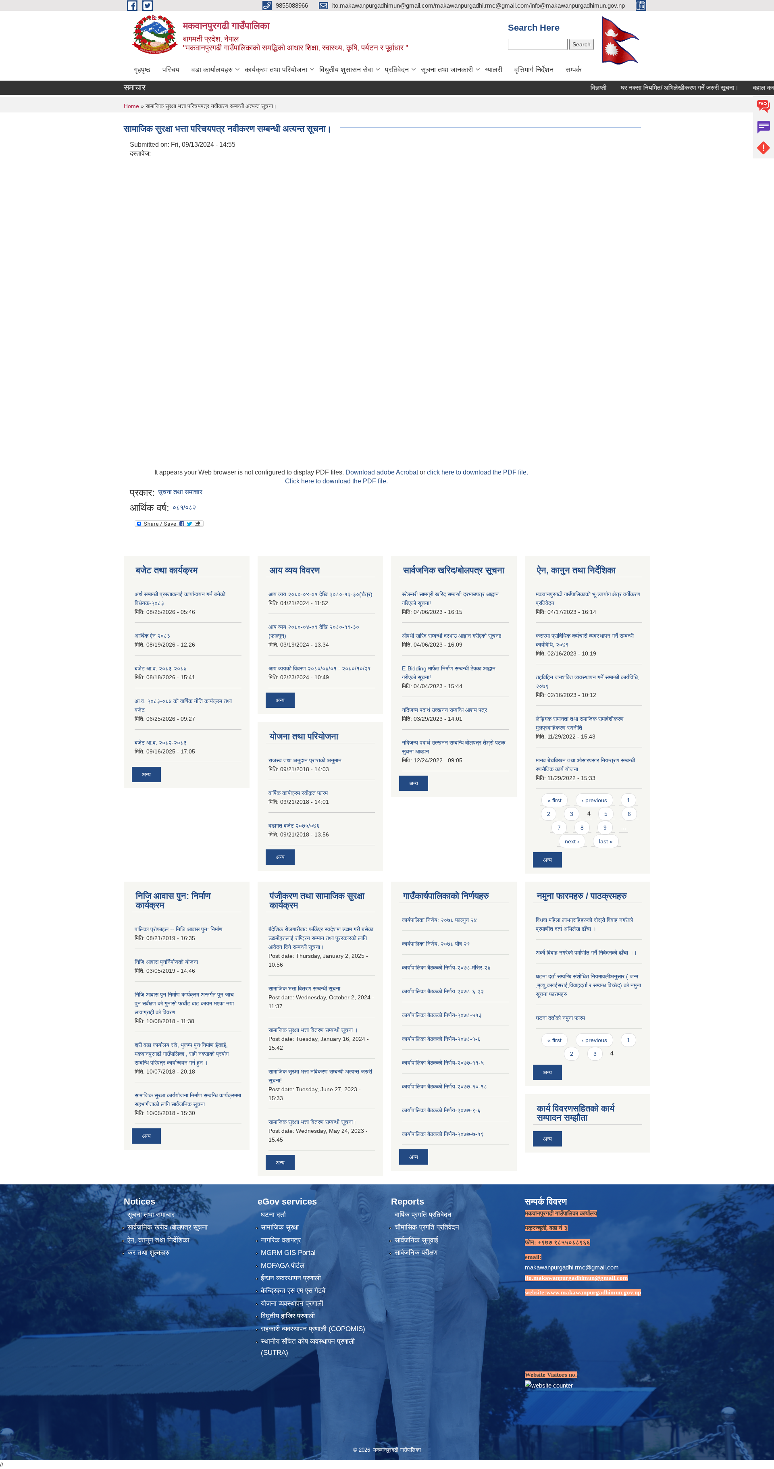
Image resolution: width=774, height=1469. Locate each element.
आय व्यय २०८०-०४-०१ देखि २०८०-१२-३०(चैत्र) (320, 594)
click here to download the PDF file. (477, 472)
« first (554, 800)
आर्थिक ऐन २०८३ (152, 636)
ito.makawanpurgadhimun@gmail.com (576, 1278)
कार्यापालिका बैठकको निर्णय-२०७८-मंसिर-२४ (446, 967)
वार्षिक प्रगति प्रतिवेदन (423, 1215)
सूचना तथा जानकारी (447, 70)
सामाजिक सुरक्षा (280, 1227)
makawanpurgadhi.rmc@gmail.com (572, 1267)
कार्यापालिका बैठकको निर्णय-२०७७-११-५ (443, 1062)
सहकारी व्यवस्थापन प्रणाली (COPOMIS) (313, 1329)
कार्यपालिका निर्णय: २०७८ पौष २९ (436, 943)
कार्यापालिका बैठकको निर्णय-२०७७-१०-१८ (444, 1086)
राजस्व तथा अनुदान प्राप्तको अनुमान (304, 760)
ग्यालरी (493, 70)
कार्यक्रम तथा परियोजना (276, 70)
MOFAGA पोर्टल (282, 1265)
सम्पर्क (573, 70)
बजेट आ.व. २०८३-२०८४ (161, 668)
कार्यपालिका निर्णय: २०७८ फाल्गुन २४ (439, 920)
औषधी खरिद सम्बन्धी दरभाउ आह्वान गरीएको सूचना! (451, 636)
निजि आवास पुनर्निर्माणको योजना (166, 962)
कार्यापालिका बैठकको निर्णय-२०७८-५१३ (442, 1015)
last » (606, 841)
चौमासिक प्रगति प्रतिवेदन (427, 1227)
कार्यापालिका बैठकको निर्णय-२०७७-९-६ (441, 1110)
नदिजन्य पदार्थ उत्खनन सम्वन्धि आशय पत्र (444, 710)
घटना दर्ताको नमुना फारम (560, 1018)
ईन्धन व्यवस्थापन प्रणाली (291, 1278)
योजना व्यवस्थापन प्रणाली (292, 1303)
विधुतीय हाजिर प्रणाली (288, 1316)
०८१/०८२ (184, 507)
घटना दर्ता (273, 1215)
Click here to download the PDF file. (336, 481)
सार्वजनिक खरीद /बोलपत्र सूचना (167, 1227)
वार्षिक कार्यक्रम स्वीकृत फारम (298, 793)
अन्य (146, 774)
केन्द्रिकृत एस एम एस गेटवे (293, 1290)
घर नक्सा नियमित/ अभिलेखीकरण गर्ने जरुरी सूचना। (647, 87)
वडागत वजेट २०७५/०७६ (294, 825)
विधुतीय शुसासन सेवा (346, 70)
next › (572, 841)
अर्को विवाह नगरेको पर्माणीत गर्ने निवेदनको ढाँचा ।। (586, 952)
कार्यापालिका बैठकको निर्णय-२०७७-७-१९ (443, 1134)
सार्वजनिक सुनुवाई (416, 1240)
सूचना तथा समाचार (180, 492)
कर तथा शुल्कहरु (148, 1253)
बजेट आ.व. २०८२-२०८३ (161, 742)
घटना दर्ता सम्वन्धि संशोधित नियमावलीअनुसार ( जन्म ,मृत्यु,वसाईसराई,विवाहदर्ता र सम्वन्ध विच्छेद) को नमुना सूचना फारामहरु (588, 985)
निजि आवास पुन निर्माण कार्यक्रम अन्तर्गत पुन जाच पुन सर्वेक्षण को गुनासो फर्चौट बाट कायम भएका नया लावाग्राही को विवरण (184, 1003)
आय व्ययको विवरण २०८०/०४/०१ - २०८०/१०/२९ (319, 668)
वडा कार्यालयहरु (212, 70)
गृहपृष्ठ (142, 70)
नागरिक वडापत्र (281, 1240)
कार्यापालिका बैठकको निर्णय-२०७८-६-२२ (443, 991)
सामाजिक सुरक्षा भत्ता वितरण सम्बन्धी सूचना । (313, 1030)
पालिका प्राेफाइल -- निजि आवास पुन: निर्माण (179, 929)
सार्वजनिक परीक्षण (416, 1253)
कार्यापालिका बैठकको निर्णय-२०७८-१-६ (441, 1039)
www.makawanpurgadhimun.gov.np (593, 1292)
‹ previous (594, 800)
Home (131, 106)
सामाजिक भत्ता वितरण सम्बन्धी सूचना (304, 988)
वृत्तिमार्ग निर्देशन (533, 70)
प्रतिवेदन (397, 70)
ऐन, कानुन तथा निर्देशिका (158, 1240)
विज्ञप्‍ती (566, 87)
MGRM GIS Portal (288, 1253)
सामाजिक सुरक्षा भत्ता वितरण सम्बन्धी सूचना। (312, 1122)
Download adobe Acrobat (382, 472)
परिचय (170, 70)
